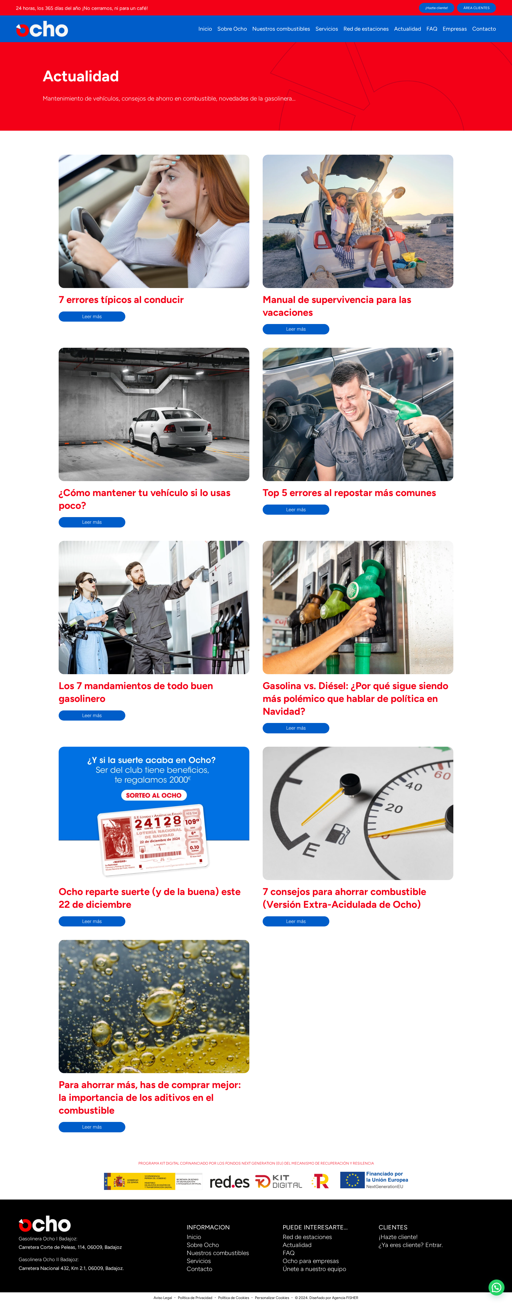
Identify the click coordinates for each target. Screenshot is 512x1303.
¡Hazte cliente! (398, 1237)
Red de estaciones (366, 28)
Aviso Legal (163, 1298)
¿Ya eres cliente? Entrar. (411, 1245)
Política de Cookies (233, 1298)
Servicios (326, 28)
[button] (497, 1288)
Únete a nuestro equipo (314, 1269)
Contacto (484, 28)
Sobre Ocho (232, 28)
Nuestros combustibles (281, 28)
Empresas (455, 28)
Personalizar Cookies (272, 1298)
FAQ (431, 28)
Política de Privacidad (195, 1298)
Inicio (205, 28)
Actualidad (407, 28)
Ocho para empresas (311, 1261)
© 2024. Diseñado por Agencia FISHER (326, 1298)
